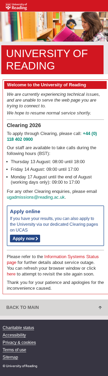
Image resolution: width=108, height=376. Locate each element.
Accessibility (14, 335)
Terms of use (14, 350)
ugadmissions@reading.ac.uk (36, 197)
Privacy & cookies (19, 342)
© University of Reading (20, 366)
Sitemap (10, 357)
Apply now (24, 238)
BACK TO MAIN (22, 307)
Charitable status (18, 327)
